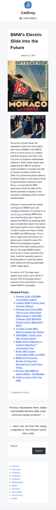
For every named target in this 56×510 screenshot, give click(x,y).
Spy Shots (17, 492)
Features (16, 479)
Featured (16, 476)
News (14, 485)
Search (13, 446)
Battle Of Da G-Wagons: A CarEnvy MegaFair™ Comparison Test (29, 345)
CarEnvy (28, 13)
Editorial (16, 472)
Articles (25, 392)
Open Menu (30, 18)
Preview (16, 489)
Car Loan (16, 469)
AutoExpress (16, 214)
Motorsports (17, 482)
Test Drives (17, 495)
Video (15, 498)
